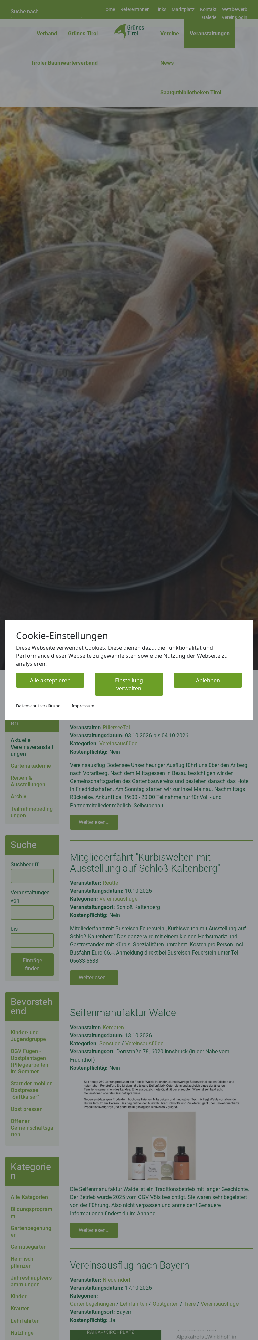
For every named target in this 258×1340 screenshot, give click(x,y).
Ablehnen (208, 680)
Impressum (83, 705)
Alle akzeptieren (50, 680)
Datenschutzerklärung (38, 705)
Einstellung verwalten (129, 684)
